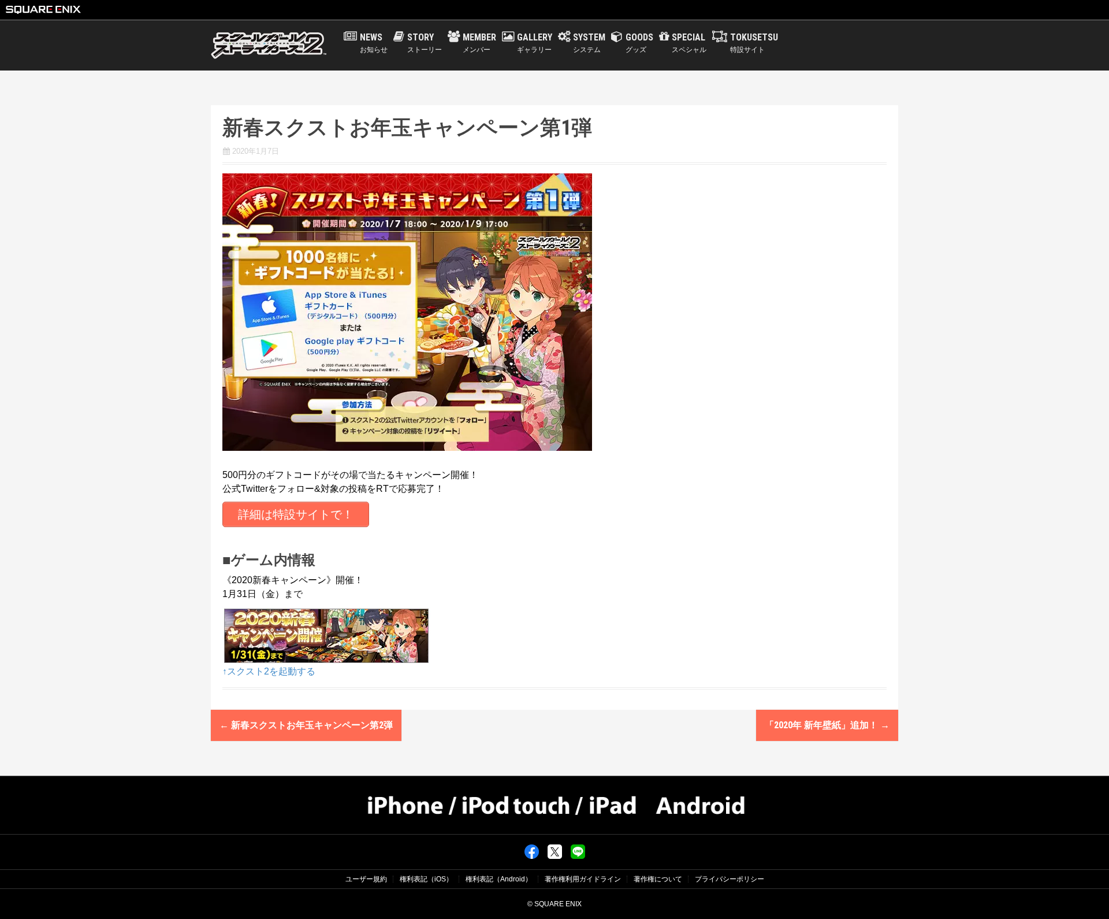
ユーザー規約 (366, 879)
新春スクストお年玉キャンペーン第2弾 (306, 725)
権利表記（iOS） (426, 879)
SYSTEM (589, 43)
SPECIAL (689, 43)
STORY (424, 43)
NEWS (374, 43)
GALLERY (534, 43)
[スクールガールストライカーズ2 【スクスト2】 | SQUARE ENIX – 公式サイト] (268, 45)
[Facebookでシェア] (531, 851)
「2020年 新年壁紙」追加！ (827, 725)
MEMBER (479, 43)
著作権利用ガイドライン (583, 879)
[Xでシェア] (555, 851)
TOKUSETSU (754, 43)
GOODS (639, 43)
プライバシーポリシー (729, 879)
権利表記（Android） (499, 879)
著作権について (658, 879)
